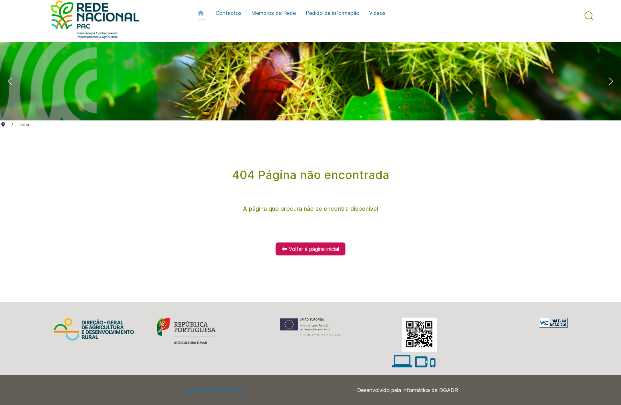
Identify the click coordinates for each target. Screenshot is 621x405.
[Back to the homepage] (92, 21)
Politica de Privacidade (213, 390)
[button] (589, 16)
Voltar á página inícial (313, 249)
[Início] (202, 13)
